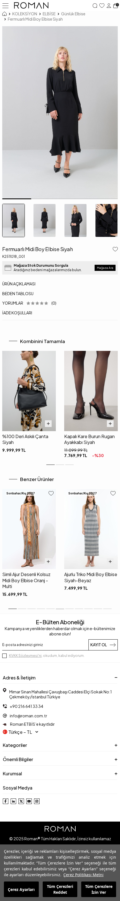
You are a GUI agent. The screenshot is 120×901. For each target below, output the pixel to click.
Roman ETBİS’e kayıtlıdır (32, 724)
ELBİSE (49, 13)
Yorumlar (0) (29, 302)
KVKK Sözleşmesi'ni (25, 656)
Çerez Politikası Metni (83, 874)
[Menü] (5, 5)
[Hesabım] (109, 5)
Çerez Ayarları (21, 889)
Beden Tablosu (17, 293)
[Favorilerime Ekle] (51, 494)
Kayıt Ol (98, 644)
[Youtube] (29, 801)
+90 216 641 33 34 (26, 706)
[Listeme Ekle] (114, 249)
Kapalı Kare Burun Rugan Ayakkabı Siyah (89, 439)
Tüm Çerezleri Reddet (60, 889)
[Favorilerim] (101, 5)
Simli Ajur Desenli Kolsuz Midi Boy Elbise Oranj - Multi (26, 580)
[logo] (31, 5)
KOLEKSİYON (24, 13)
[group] (60, 112)
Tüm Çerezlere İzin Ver (98, 889)
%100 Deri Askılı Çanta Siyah (25, 439)
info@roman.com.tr (28, 715)
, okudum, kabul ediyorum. (47, 656)
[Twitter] (21, 801)
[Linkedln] (13, 801)
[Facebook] (5, 801)
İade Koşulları (17, 312)
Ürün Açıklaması (18, 283)
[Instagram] (37, 801)
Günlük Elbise (73, 13)
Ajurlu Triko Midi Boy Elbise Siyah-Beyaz (90, 577)
